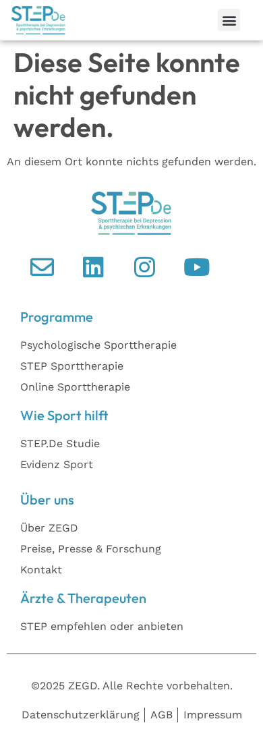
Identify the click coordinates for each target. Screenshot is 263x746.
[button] (229, 20)
